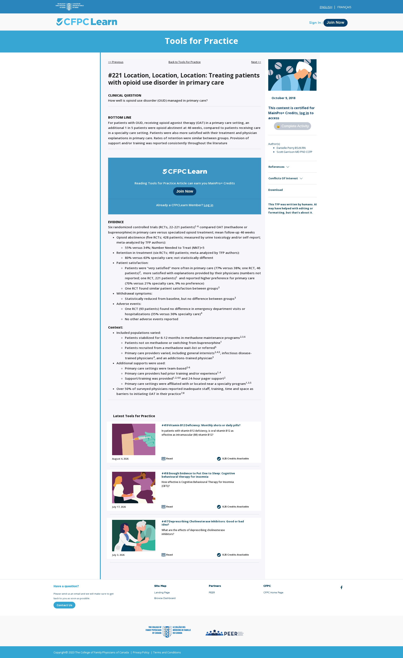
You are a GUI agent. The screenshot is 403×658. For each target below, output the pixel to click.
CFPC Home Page (273, 592)
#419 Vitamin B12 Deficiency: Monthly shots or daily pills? (201, 425)
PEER (212, 592)
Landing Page (162, 592)
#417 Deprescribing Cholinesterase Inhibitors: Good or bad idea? (203, 522)
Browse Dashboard (164, 598)
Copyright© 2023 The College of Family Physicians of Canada (91, 652)
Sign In (315, 22)
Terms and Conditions (167, 652)
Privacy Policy (141, 652)
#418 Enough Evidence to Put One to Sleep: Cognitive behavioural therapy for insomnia (198, 474)
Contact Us (64, 605)
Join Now (335, 23)
